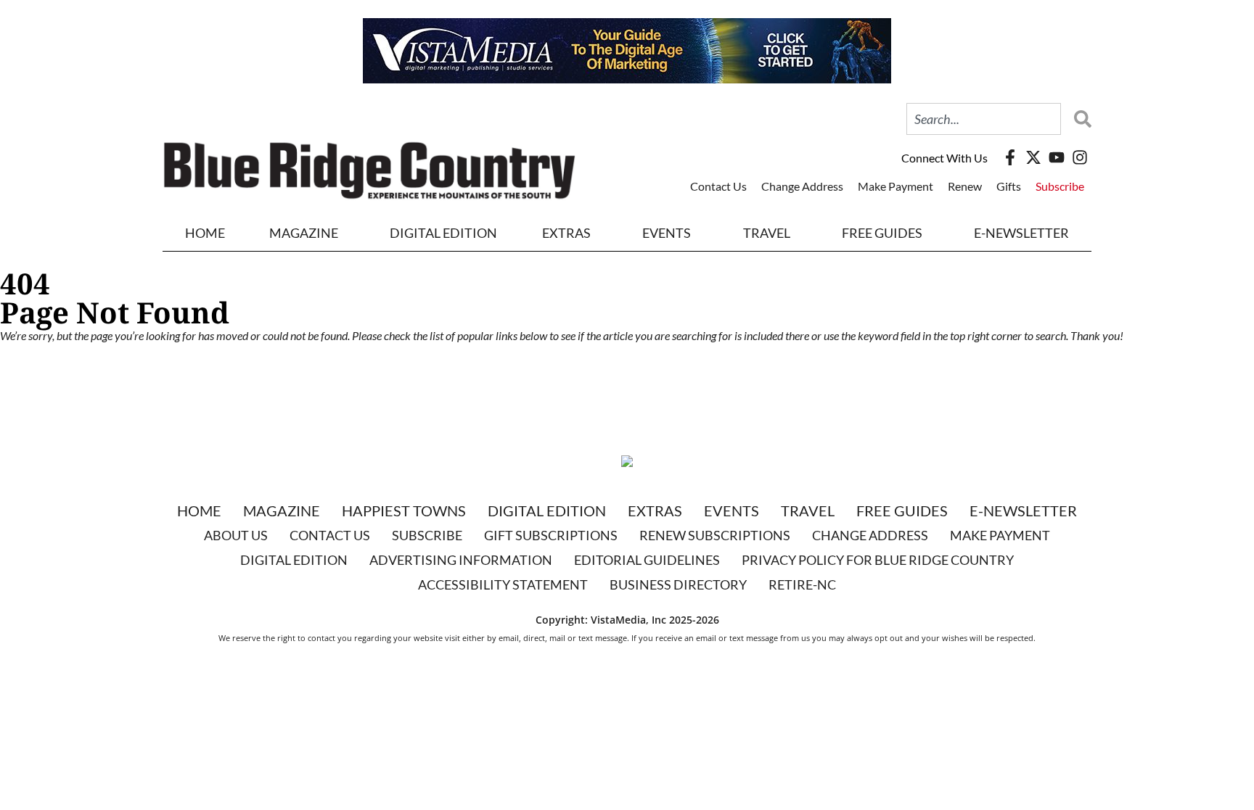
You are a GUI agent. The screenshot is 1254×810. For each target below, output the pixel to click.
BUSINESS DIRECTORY (678, 584)
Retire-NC (802, 584)
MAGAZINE (303, 233)
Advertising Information (460, 560)
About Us (236, 535)
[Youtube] (1056, 157)
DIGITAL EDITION (443, 233)
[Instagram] (1079, 157)
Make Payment (895, 186)
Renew (965, 186)
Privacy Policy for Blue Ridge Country (878, 560)
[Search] (1079, 119)
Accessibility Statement (503, 584)
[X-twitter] (1033, 157)
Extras (655, 510)
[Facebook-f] (1010, 157)
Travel (766, 233)
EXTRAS (566, 233)
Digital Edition (547, 510)
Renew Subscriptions (714, 535)
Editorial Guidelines (647, 560)
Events (666, 233)
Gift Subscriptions (551, 535)
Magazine (281, 510)
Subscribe (1060, 186)
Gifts (1008, 186)
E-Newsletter (1021, 233)
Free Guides (882, 233)
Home (205, 233)
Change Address (802, 186)
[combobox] (983, 119)
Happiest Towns (404, 510)
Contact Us (718, 186)
